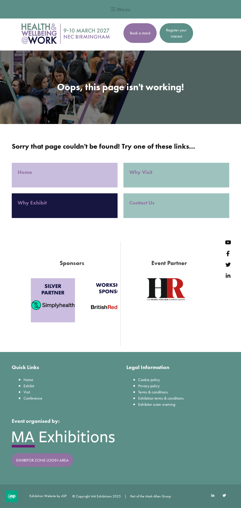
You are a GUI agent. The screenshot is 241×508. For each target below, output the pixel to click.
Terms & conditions (153, 392)
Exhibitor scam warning (156, 404)
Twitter (228, 264)
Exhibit (29, 385)
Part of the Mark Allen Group (150, 496)
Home (25, 172)
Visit (27, 392)
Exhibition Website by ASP (47, 496)
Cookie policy (149, 379)
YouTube (228, 242)
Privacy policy (149, 385)
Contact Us (142, 202)
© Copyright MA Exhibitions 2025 (96, 496)
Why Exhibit (33, 202)
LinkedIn (228, 276)
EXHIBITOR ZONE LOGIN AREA (42, 460)
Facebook (228, 253)
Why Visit (141, 172)
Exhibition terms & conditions (161, 398)
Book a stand (140, 33)
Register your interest (176, 33)
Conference (33, 398)
